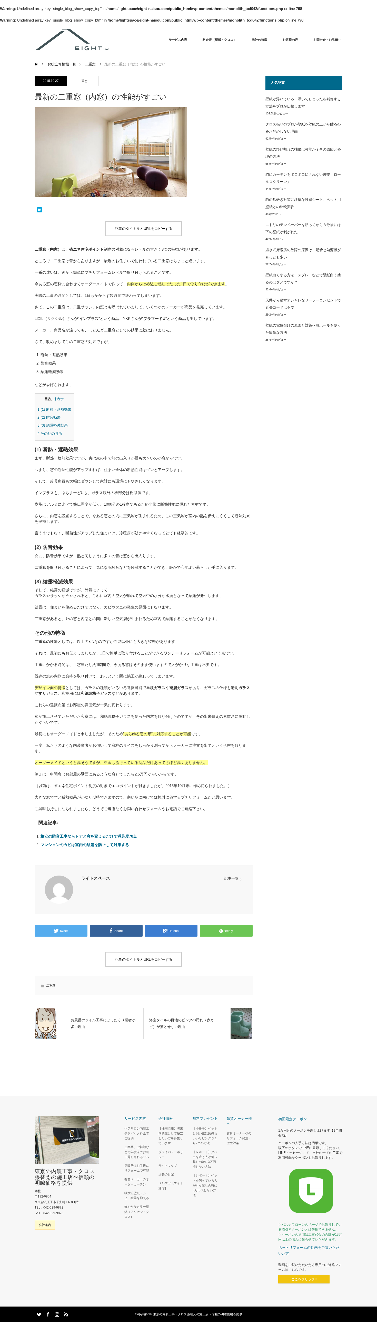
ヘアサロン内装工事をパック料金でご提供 (136, 1133)
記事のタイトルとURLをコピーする (143, 229)
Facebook (47, 1313)
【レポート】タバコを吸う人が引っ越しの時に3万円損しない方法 (205, 1159)
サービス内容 (178, 40)
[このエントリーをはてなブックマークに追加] (39, 210)
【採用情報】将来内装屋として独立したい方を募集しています (170, 1136)
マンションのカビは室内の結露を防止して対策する (85, 844)
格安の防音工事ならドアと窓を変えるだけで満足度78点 (89, 836)
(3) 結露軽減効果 (52, 425)
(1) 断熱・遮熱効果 (54, 409)
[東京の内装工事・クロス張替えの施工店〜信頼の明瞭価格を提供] (111, 39)
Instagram (56, 1313)
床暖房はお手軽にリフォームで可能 (136, 1168)
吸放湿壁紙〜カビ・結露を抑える (136, 1195)
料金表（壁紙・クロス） (219, 40)
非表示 (59, 399)
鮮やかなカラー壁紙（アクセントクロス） (136, 1211)
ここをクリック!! (304, 1279)
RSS (65, 1313)
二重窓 (82, 81)
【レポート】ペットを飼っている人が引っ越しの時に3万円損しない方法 (205, 1185)
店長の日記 (166, 1174)
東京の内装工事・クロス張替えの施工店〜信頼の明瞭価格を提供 (65, 1177)
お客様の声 (290, 40)
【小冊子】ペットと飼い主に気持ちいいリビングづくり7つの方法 (205, 1136)
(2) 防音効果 (49, 417)
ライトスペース (95, 878)
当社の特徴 (259, 40)
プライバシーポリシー (170, 1154)
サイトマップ (167, 1165)
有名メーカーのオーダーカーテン (136, 1181)
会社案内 (45, 1225)
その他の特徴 (49, 433)
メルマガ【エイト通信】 (170, 1185)
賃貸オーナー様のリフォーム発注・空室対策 (239, 1138)
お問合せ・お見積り (327, 40)
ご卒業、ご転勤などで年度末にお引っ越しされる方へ (136, 1152)
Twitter (38, 1313)
